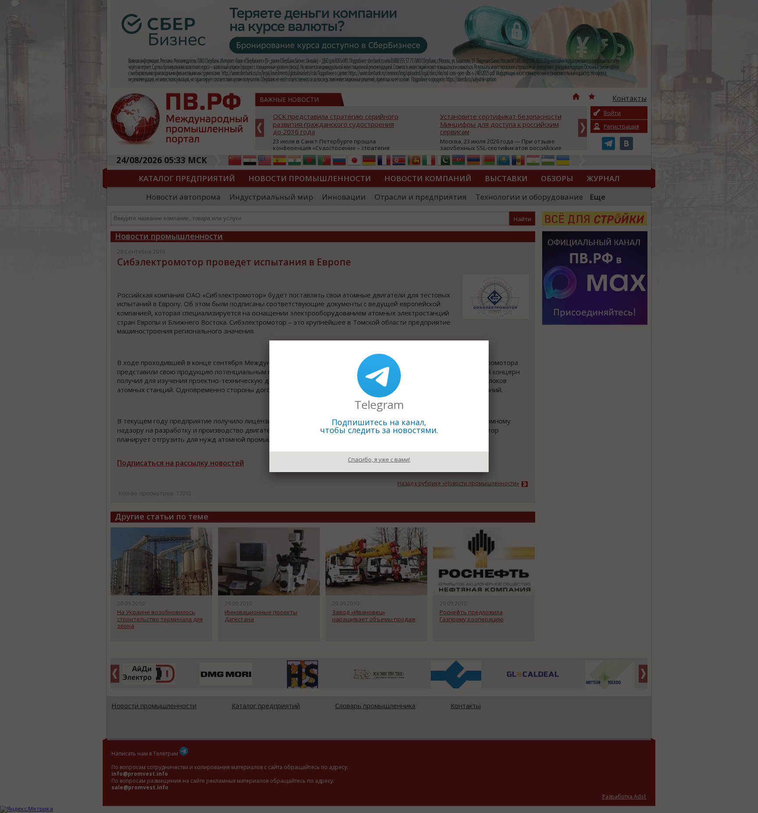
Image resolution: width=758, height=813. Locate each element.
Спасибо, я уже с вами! (379, 459)
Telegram (379, 404)
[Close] (489, 340)
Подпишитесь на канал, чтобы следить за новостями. (379, 426)
